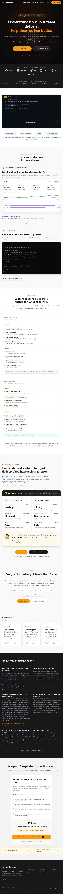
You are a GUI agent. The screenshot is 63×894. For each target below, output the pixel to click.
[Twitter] (6, 879)
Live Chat (54, 869)
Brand (41, 877)
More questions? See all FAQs (30, 751)
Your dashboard (11, 133)
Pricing (42, 2)
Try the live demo (38, 601)
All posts (4, 620)
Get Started (56, 2)
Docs (28, 2)
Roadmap (35, 2)
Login (47, 2)
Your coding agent (53, 133)
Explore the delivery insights (11, 216)
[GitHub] (3, 879)
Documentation (32, 869)
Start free (22, 601)
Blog (24, 2)
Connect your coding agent (11, 278)
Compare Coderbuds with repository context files (13, 724)
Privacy (42, 869)
